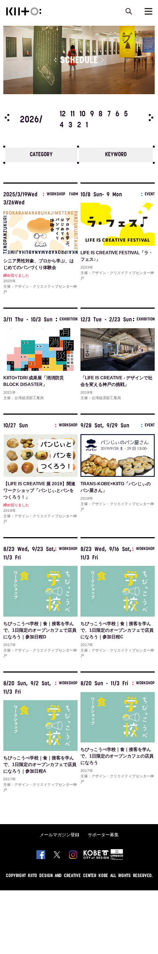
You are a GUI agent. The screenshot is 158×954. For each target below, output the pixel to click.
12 (63, 114)
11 (72, 114)
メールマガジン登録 (59, 834)
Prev (7, 117)
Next (151, 117)
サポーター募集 (103, 834)
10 (82, 114)
